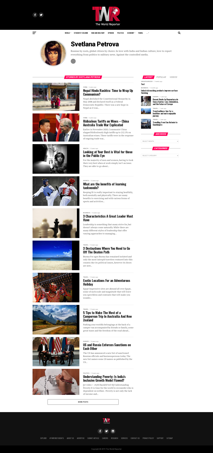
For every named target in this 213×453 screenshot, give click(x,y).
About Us (70, 438)
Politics (120, 33)
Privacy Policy (148, 438)
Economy (130, 33)
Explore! (43, 438)
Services (124, 438)
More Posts (83, 402)
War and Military (97, 33)
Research (114, 438)
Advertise (80, 438)
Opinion (111, 33)
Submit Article (93, 438)
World (67, 33)
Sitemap (170, 438)
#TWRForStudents (57, 438)
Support (160, 438)
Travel (140, 33)
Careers (105, 438)
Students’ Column (81, 33)
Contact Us (135, 438)
